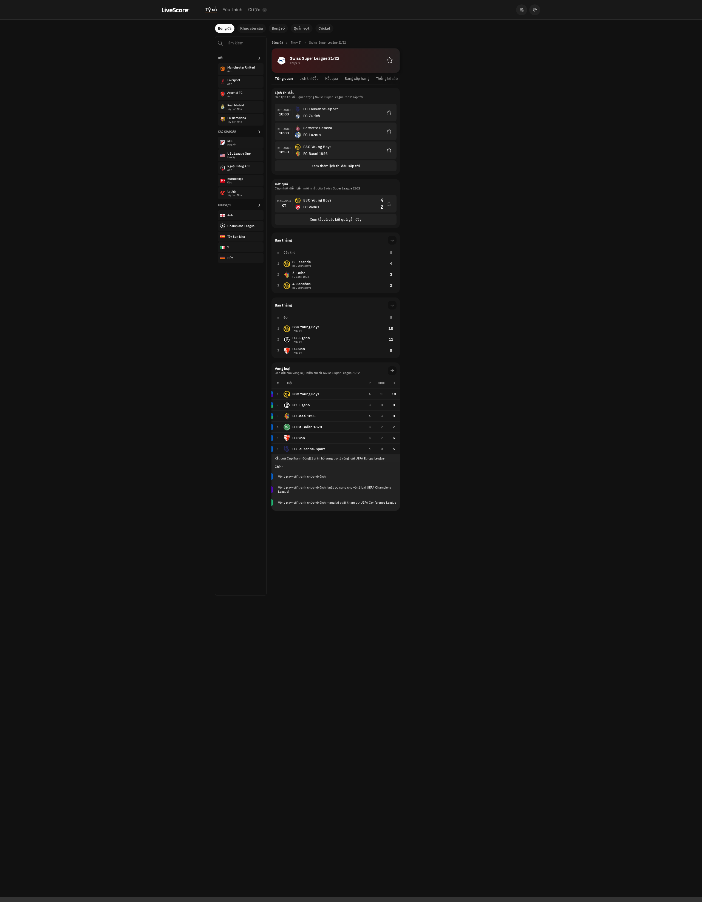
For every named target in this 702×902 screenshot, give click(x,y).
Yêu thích (232, 10)
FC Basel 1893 (304, 416)
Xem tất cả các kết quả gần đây (335, 219)
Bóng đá (224, 28)
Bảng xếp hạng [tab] (357, 78)
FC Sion (298, 438)
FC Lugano (301, 405)
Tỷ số (211, 10)
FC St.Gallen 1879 (307, 427)
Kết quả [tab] (331, 78)
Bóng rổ (278, 28)
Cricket (324, 28)
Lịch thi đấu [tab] (309, 78)
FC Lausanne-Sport (308, 449)
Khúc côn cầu (251, 28)
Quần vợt (302, 28)
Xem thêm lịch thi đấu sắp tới (336, 166)
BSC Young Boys (305, 394)
